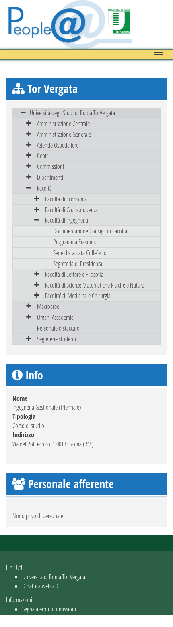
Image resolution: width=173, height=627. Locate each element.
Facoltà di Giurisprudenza (71, 209)
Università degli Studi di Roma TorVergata (72, 112)
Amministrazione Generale (64, 134)
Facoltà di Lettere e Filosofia (74, 274)
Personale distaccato (58, 328)
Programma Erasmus (74, 241)
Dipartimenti (50, 177)
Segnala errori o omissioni (49, 609)
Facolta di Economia (66, 199)
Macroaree (48, 306)
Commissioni (50, 166)
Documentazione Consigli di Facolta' (90, 231)
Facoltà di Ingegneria (66, 220)
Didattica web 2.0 (40, 586)
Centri (43, 155)
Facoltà (44, 188)
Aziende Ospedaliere (57, 145)
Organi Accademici (55, 317)
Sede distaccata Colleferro (80, 252)
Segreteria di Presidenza (77, 263)
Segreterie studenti (56, 339)
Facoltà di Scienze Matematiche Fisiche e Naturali (96, 285)
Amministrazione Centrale (63, 123)
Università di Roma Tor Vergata (53, 576)
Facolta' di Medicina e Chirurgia (78, 295)
